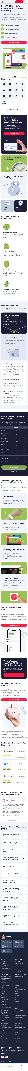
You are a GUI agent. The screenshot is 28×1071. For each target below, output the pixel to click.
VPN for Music (4, 1010)
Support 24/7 (4, 1041)
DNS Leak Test (4, 1023)
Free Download (14, 133)
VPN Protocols (4, 965)
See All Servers (14, 625)
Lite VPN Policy (18, 1039)
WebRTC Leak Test (19, 1023)
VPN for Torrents (19, 1013)
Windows (17, 995)
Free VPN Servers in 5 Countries (6, 972)
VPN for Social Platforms (4, 1013)
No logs (3, 959)
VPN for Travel (4, 1015)
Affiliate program (19, 1034)
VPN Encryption (19, 963)
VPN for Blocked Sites (20, 1015)
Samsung (17, 987)
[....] (2, 1)
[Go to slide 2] (16, 820)
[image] (14, 936)
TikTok (4, 1053)
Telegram (5, 1048)
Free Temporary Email (20, 1027)
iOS (2, 987)
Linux (16, 997)
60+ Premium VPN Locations (6, 979)
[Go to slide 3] (19, 820)
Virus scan (3, 1025)
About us (17, 1032)
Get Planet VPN (19, 1)
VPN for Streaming (6, 1007)
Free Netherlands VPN (20, 974)
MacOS (3, 997)
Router (16, 999)
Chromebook (4, 999)
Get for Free (14, 471)
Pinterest (21, 1050)
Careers (3, 1034)
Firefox (16, 991)
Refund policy (18, 1036)
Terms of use (4, 1036)
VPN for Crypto (5, 1017)
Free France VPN (19, 976)
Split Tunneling (18, 959)
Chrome (3, 991)
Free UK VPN (4, 974)
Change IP (3, 961)
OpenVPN (3, 1001)
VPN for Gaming (19, 1010)
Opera (16, 993)
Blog (2, 1043)
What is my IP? (18, 1025)
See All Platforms (14, 109)
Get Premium (14, 467)
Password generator (6, 1027)
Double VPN (4, 963)
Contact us (4, 1032)
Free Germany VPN (6, 976)
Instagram (13, 1050)
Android (17, 985)
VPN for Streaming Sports (19, 1007)
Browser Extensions (20, 989)
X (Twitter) (22, 1048)
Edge (2, 993)
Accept (14, 1069)
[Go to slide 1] (11, 820)
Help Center (18, 1041)
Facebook (13, 1048)
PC (2, 995)
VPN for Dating (18, 1017)
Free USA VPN (18, 971)
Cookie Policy (9, 1066)
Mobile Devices (5, 985)
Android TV (17, 1001)
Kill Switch (17, 961)
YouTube (5, 1050)
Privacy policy (4, 1039)
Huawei (3, 989)
